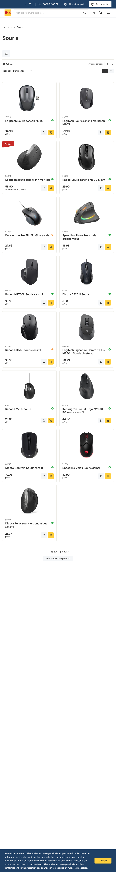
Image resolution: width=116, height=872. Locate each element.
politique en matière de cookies (71, 867)
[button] (28, 4)
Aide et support (76, 4)
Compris (103, 860)
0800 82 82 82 (50, 4)
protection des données (37, 867)
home (5, 27)
